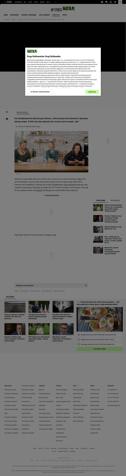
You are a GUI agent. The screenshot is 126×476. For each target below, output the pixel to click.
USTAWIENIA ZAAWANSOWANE (40, 92)
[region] (63, 72)
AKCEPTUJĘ (92, 92)
